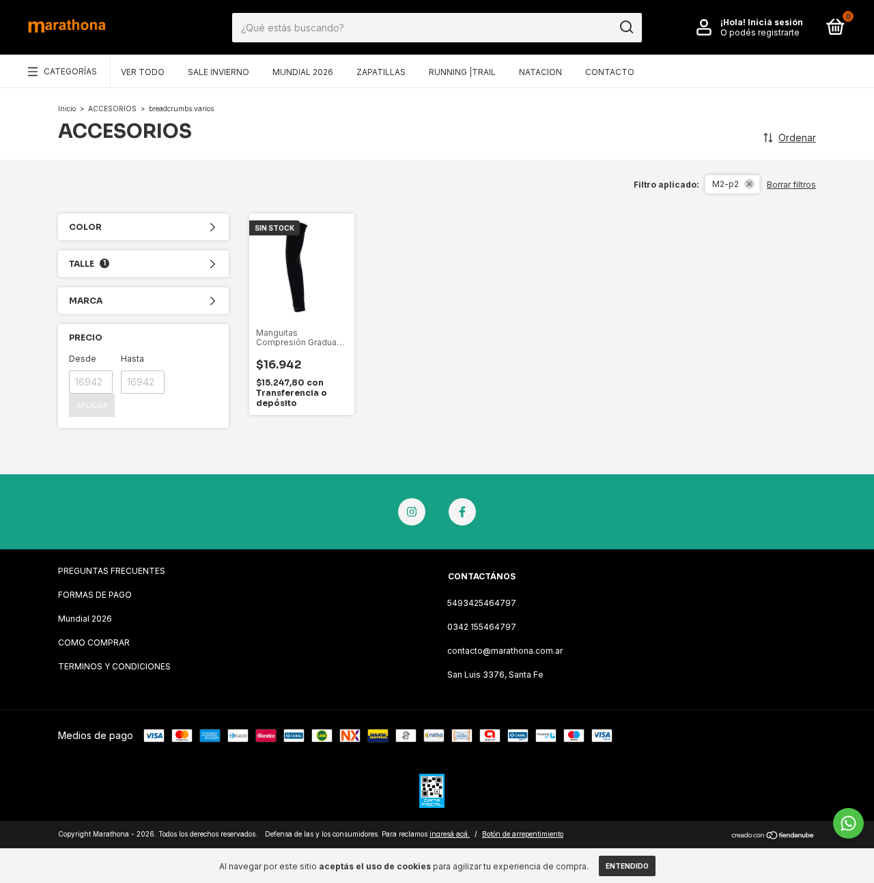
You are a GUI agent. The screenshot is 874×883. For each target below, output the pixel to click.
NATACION (540, 72)
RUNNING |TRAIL (462, 72)
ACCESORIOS (113, 108)
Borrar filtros (791, 184)
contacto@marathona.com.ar (505, 651)
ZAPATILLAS (381, 72)
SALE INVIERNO (218, 72)
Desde (82, 358)
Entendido (627, 866)
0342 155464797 (481, 627)
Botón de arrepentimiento (522, 834)
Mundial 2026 (85, 618)
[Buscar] (626, 27)
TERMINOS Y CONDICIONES (114, 666)
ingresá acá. (449, 834)
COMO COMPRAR (94, 642)
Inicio (67, 108)
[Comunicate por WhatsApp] (848, 823)
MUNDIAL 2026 (302, 72)
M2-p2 (725, 184)
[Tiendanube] (773, 835)
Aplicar (92, 405)
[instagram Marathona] (411, 511)
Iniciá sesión (775, 22)
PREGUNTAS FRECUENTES (111, 571)
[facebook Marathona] (462, 511)
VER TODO (143, 72)
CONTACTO (609, 72)
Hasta (132, 358)
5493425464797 (481, 603)
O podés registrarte (760, 32)
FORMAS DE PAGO (95, 595)
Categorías (70, 71)
